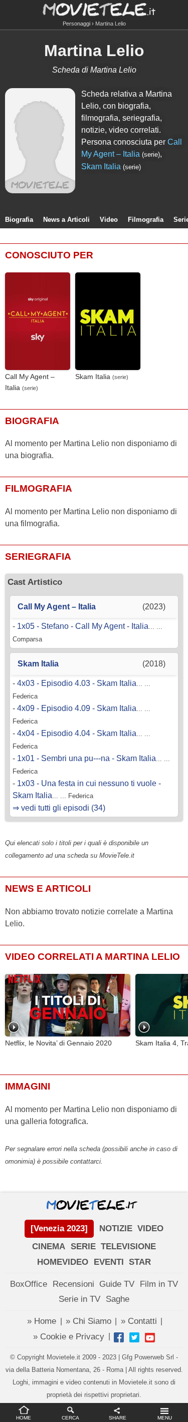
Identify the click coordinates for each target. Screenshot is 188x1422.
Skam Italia (101, 166)
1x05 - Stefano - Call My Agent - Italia (82, 626)
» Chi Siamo (88, 1321)
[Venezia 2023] (59, 1228)
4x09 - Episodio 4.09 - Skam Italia (76, 708)
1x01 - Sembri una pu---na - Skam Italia (86, 758)
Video (109, 219)
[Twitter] (134, 1337)
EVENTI (109, 1262)
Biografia (19, 219)
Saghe (117, 1299)
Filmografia (145, 219)
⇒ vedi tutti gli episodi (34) (59, 808)
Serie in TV (79, 1299)
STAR (140, 1262)
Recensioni (73, 1284)
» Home (41, 1321)
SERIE (83, 1246)
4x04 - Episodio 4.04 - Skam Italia (76, 733)
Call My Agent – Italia (30, 382)
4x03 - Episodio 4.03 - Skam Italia (76, 683)
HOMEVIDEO (62, 1262)
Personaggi (76, 24)
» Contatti (139, 1321)
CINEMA (48, 1246)
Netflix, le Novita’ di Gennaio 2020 (58, 1043)
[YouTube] (150, 1337)
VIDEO (150, 1228)
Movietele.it (94, 9)
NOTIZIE (115, 1228)
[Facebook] (119, 1337)
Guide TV (116, 1284)
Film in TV (159, 1284)
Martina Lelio (94, 51)
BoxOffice (28, 1284)
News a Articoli (66, 219)
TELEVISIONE (128, 1246)
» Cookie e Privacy (68, 1336)
